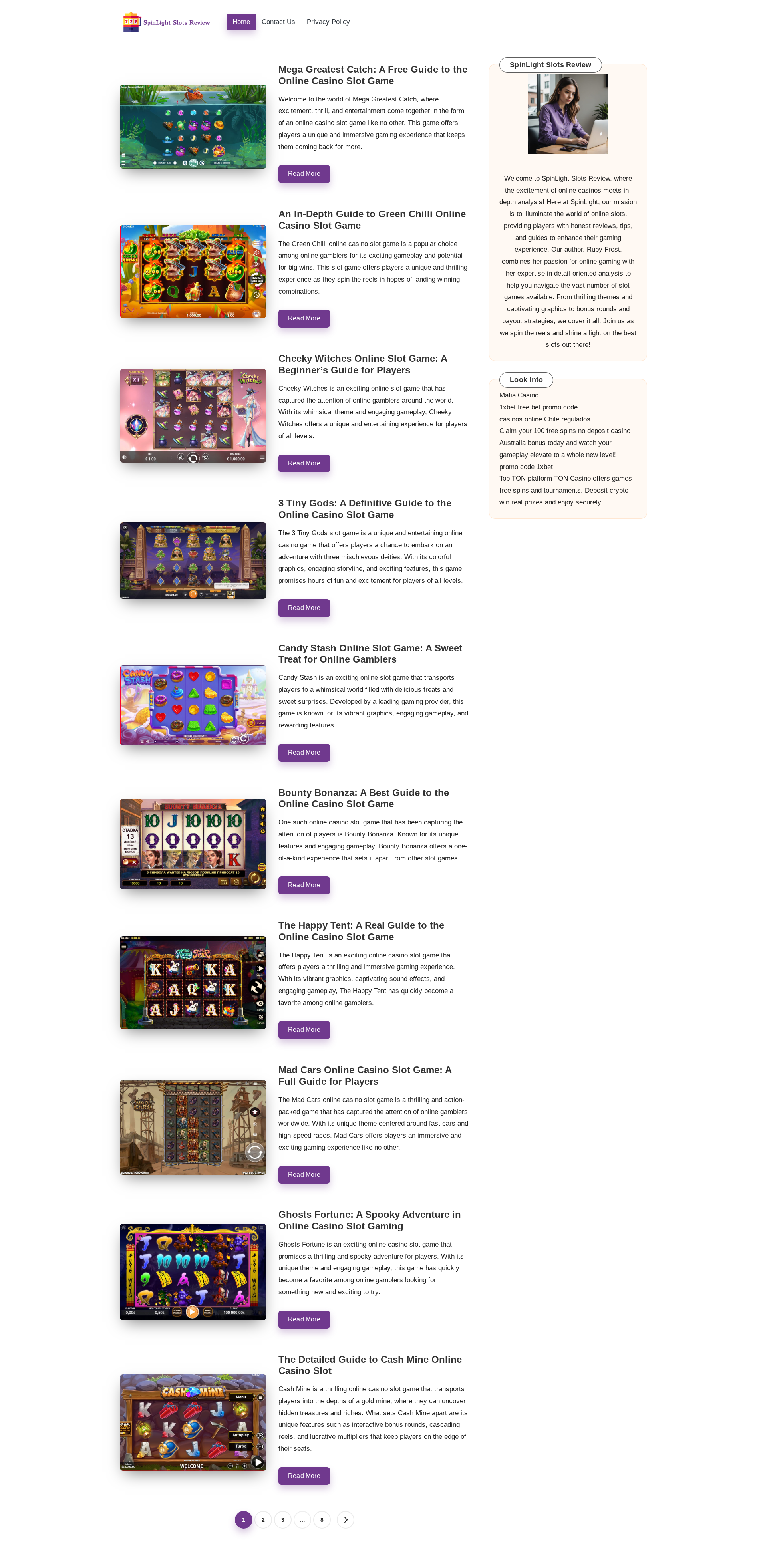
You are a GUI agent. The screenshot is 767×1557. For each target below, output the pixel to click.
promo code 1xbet (526, 466)
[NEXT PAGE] (345, 1520)
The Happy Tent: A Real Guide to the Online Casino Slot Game (361, 931)
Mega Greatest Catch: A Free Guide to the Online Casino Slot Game (372, 75)
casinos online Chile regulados (544, 419)
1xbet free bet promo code (538, 407)
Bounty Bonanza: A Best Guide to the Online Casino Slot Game (363, 798)
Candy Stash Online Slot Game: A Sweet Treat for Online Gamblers (370, 654)
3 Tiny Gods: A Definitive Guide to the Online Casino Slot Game (364, 509)
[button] (345, 1520)
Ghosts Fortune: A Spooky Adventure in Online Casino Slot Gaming (369, 1220)
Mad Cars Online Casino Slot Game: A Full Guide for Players (364, 1075)
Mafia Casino (518, 395)
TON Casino (572, 478)
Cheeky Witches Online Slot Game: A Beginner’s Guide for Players (362, 364)
